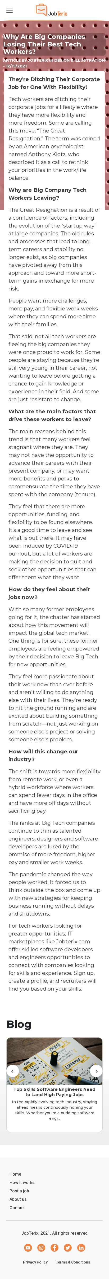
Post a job (19, 1190)
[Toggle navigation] (9, 10)
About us (18, 1199)
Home (15, 1174)
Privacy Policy (35, 1262)
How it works (22, 1182)
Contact (17, 1207)
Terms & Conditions (73, 1262)
